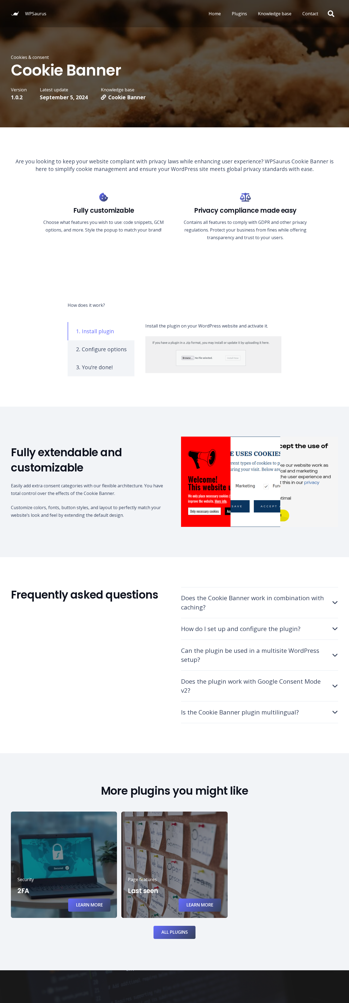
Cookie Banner (127, 97)
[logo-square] (15, 14)
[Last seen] (174, 865)
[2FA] (64, 865)
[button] (331, 13)
